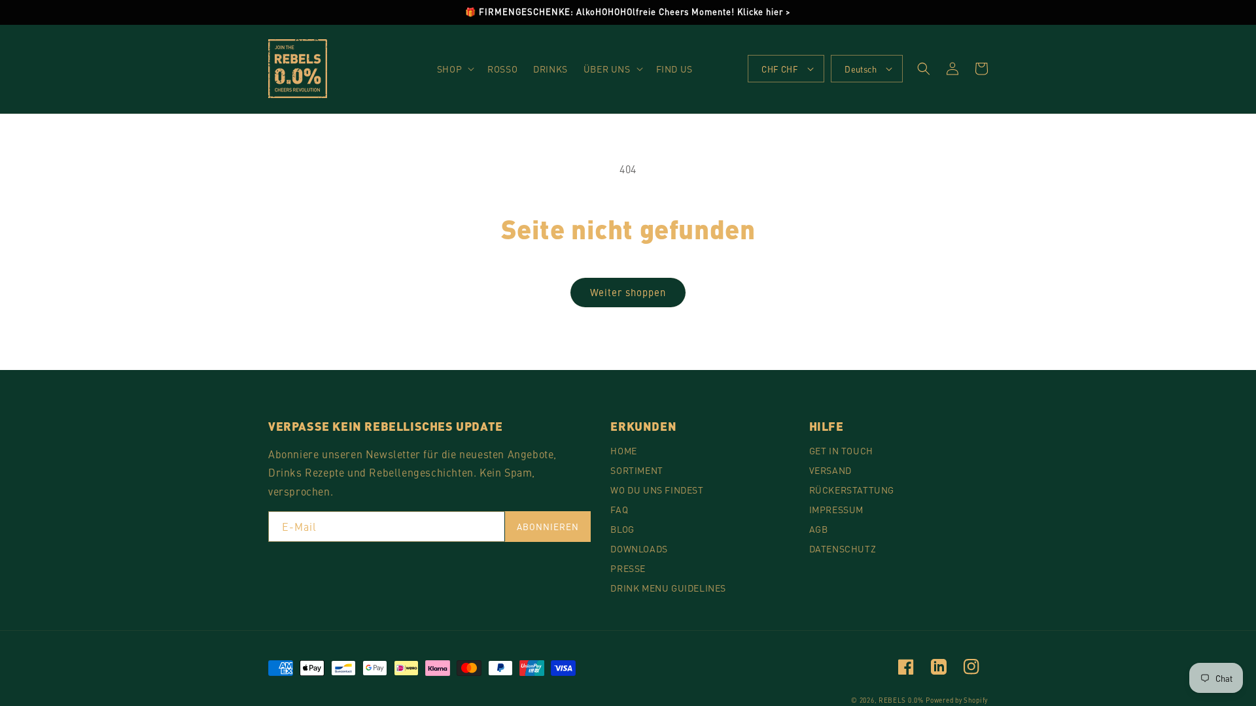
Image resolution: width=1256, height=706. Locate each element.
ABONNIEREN (548, 526)
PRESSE (628, 568)
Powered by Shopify (957, 700)
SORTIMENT (636, 470)
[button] (454, 68)
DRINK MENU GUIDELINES (668, 587)
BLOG (622, 528)
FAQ (619, 509)
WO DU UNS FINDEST (656, 489)
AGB (818, 528)
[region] (628, 12)
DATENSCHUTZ (843, 548)
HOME (623, 450)
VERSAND (830, 470)
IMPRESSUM (836, 509)
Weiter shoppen (628, 292)
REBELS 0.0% (901, 700)
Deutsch (861, 69)
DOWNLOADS (638, 548)
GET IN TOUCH (841, 450)
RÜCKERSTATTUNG (851, 489)
